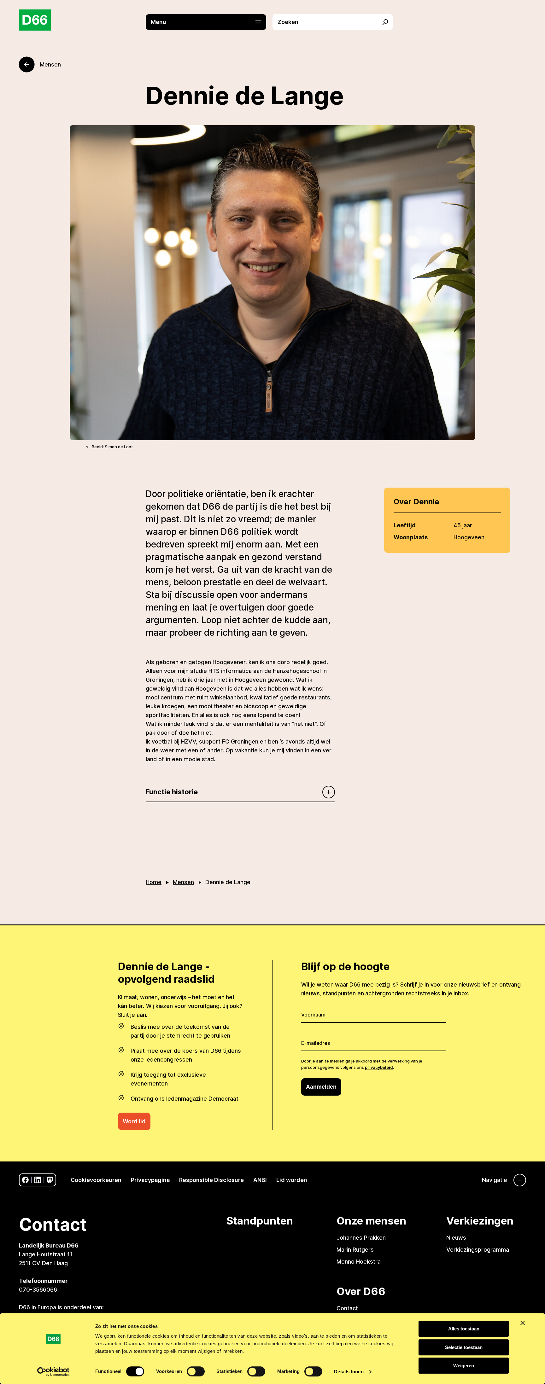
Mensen (183, 882)
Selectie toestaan (464, 1347)
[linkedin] (37, 1180)
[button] (209, 22)
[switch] (196, 1371)
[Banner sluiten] (522, 1323)
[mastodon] (50, 1180)
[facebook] (25, 1180)
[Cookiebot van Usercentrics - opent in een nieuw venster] (53, 1371)
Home (153, 882)
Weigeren (463, 1365)
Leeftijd (405, 525)
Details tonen (348, 1371)
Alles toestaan (463, 1328)
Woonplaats (411, 537)
